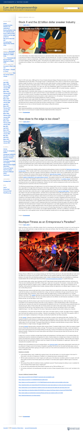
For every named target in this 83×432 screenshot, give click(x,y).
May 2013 (5, 135)
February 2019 (6, 93)
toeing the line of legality (55, 174)
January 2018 (6, 102)
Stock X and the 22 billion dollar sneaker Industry (47, 22)
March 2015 (6, 121)
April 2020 (5, 82)
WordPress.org (7, 193)
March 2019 (6, 91)
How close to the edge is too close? (39, 118)
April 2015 (5, 119)
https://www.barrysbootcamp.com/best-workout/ (29, 395)
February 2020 (6, 86)
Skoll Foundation (7, 170)
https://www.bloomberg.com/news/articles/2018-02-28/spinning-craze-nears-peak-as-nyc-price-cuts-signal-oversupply (45, 385)
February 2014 (6, 132)
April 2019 (5, 89)
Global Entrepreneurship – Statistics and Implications (8, 26)
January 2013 (6, 143)
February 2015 (6, 122)
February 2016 (6, 115)
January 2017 (6, 110)
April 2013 (5, 137)
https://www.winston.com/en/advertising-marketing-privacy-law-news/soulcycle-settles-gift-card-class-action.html (44, 387)
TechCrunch (6, 175)
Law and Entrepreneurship (20, 7)
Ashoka (5, 149)
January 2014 (6, 133)
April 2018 (5, 97)
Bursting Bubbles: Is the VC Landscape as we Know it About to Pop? (9, 31)
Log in (5, 187)
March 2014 (6, 130)
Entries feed (6, 189)
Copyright (5, 428)
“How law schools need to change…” (9, 74)
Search (78, 8)
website (33, 295)
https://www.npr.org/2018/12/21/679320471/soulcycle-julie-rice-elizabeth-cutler (36, 377)
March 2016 (6, 113)
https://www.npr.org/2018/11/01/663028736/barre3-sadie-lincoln (33, 379)
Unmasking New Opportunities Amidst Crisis (8, 43)
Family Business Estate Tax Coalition (9, 161)
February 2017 (6, 108)
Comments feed (7, 191)
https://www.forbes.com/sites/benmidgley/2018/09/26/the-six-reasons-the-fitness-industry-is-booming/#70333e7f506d (45, 390)
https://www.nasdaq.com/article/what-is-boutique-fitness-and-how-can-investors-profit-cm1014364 (41, 393)
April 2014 (5, 128)
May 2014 (5, 126)
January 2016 (6, 117)
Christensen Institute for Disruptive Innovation (9, 155)
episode (24, 317)
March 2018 (6, 99)
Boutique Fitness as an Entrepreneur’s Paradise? (47, 222)
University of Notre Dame (16, 2)
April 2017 (5, 104)
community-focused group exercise (54, 278)
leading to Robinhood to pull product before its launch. (36, 177)
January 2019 (6, 95)
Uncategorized (26, 112)
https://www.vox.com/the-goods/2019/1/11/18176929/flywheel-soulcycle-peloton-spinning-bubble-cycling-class (43, 382)
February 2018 (6, 100)
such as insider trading (63, 191)
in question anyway (65, 179)
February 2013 (6, 141)
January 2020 (6, 87)
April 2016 (5, 111)
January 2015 (6, 124)
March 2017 (6, 106)
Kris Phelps (6, 69)
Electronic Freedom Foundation (8, 158)
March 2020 (6, 84)
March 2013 (6, 139)
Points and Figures (8, 168)
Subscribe (62, 8)
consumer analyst (54, 344)
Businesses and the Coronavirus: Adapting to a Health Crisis (9, 54)
